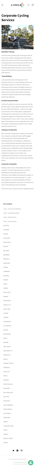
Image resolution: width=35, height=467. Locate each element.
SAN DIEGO (6, 388)
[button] (2, 5)
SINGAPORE (6, 417)
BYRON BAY (6, 263)
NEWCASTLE (7, 355)
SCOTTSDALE (7, 413)
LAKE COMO (6, 309)
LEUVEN (5, 313)
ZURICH (5, 442)
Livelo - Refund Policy (9, 217)
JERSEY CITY (7, 305)
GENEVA (5, 280)
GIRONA (5, 288)
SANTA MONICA (7, 409)
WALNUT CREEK (8, 438)
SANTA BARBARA (8, 405)
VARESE (5, 434)
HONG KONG (7, 300)
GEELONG (6, 275)
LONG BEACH (7, 321)
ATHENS (5, 234)
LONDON (5, 317)
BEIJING (5, 246)
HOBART (5, 296)
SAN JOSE (6, 396)
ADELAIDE (6, 225)
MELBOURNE (7, 334)
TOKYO (5, 430)
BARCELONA (7, 242)
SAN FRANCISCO (8, 392)
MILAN (5, 338)
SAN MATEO (6, 401)
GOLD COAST (7, 292)
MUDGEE (5, 342)
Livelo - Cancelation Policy (11, 213)
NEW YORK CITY (8, 351)
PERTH (5, 376)
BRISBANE (6, 255)
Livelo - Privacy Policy (9, 221)
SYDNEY (5, 422)
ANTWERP (6, 230)
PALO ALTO (6, 371)
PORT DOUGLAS (8, 384)
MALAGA (5, 330)
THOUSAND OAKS (8, 426)
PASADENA (6, 367)
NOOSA (5, 359)
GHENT (5, 284)
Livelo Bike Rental (15, 459)
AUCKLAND (6, 238)
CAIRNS (5, 267)
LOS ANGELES (7, 326)
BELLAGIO (6, 250)
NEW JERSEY (7, 346)
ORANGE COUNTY (8, 363)
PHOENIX (6, 380)
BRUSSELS (6, 259)
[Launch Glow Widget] (30, 462)
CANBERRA (6, 271)
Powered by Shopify (23, 459)
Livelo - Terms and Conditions (12, 209)
